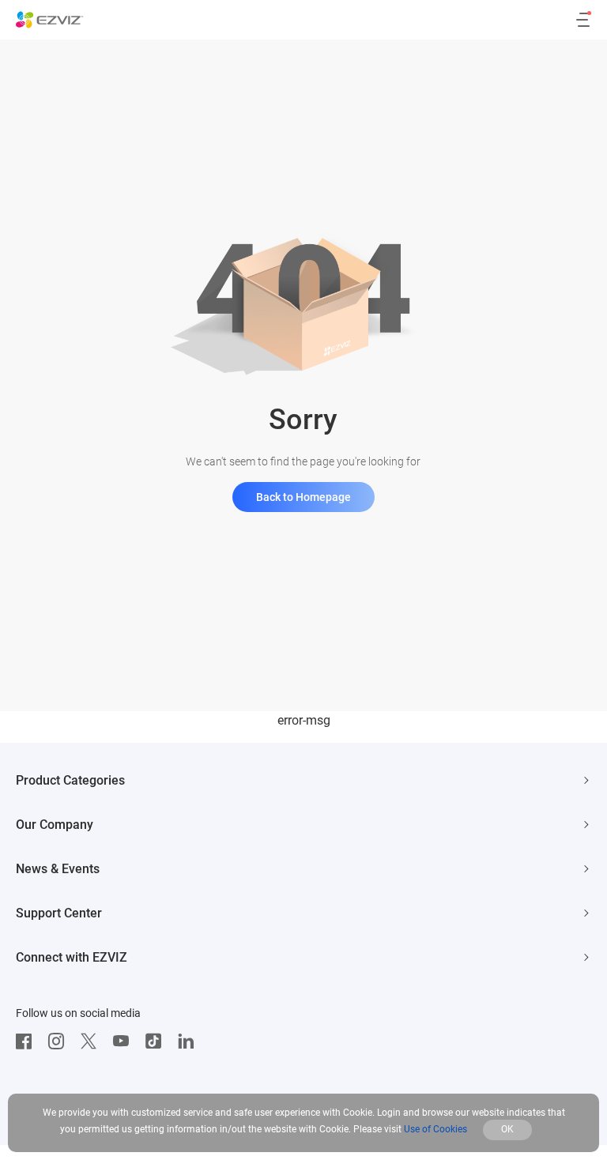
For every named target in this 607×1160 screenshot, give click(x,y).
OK (507, 1129)
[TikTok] (157, 1041)
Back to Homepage (303, 497)
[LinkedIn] (190, 1041)
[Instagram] (60, 1041)
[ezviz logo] (50, 19)
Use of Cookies (435, 1129)
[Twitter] (92, 1041)
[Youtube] (125, 1041)
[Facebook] (28, 1041)
